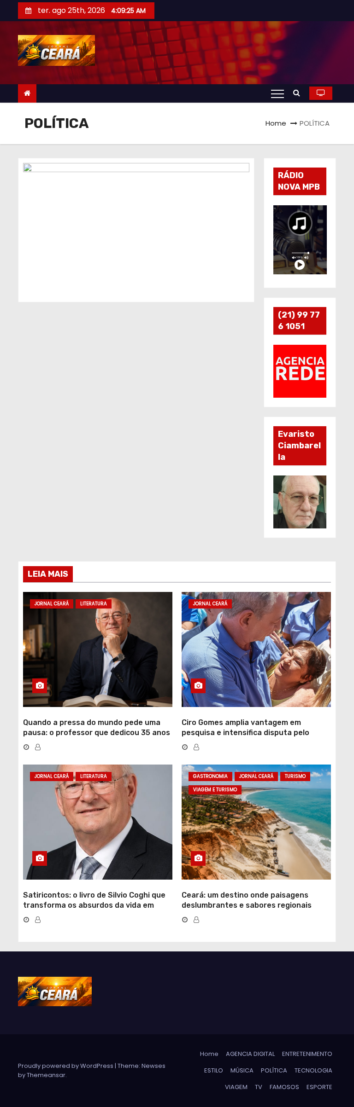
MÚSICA (242, 1070)
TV (258, 1087)
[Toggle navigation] (277, 93)
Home (276, 123)
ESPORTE (319, 1087)
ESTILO (213, 1070)
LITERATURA (93, 603)
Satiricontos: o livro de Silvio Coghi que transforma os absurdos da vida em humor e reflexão (94, 905)
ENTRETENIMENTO (307, 1053)
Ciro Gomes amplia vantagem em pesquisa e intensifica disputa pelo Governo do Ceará (245, 732)
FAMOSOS (284, 1087)
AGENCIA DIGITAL (250, 1053)
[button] (299, 93)
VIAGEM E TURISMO (215, 789)
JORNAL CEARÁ (52, 603)
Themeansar (46, 1075)
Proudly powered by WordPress (66, 1065)
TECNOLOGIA (313, 1070)
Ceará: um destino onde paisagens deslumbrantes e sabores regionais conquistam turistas (247, 905)
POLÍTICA (274, 1070)
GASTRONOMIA (210, 776)
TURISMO (295, 776)
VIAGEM (236, 1087)
